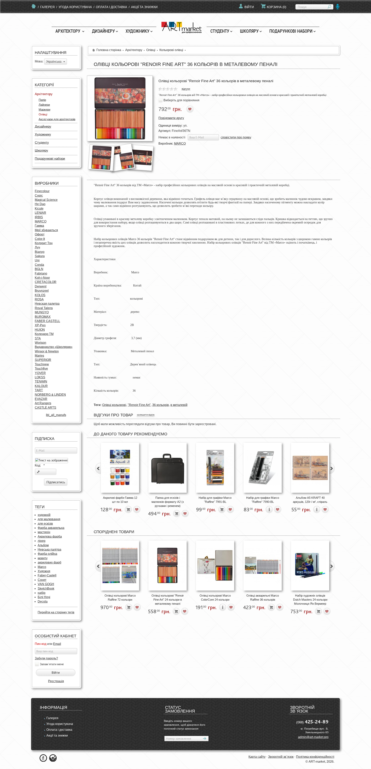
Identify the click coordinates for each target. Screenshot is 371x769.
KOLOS (40, 295)
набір (41, 592)
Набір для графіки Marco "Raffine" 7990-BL (262, 499)
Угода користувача (75, 7)
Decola (43, 601)
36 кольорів (160, 405)
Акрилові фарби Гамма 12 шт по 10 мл (120, 499)
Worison (40, 342)
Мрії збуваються (46, 230)
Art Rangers (43, 403)
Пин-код (40, 643)
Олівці (43, 114)
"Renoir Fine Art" (139, 405)
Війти (249, 7)
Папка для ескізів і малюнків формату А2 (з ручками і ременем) (167, 502)
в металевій (178, 405)
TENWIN (41, 381)
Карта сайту (256, 756)
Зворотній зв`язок (281, 756)
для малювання (49, 519)
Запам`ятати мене (52, 664)
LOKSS (40, 377)
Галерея (47, 7)
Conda (39, 264)
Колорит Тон (44, 243)
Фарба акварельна (51, 527)
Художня (44, 571)
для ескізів (45, 523)
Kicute (39, 208)
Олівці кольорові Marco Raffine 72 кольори (120, 597)
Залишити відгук (145, 414)
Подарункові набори (290, 31)
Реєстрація (56, 681)
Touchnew (42, 364)
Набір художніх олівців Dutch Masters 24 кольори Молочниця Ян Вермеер (310, 599)
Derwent (40, 286)
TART (39, 390)
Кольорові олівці (171, 50)
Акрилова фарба (50, 536)
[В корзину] (128, 509)
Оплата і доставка (111, 7)
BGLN (39, 269)
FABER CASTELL (47, 321)
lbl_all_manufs (56, 415)
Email (57, 643)
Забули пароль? (46, 658)
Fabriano (41, 273)
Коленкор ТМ (44, 334)
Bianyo (39, 251)
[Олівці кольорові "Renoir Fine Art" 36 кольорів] (120, 108)
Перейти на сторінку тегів (56, 612)
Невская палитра (47, 303)
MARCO (40, 221)
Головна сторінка (108, 50)
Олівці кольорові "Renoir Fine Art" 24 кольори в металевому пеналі (167, 599)
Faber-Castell (47, 575)
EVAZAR (41, 399)
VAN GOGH (46, 584)
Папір (42, 99)
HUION (40, 329)
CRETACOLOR (45, 282)
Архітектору (68, 31)
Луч (37, 247)
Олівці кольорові (114, 405)
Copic (39, 195)
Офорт (39, 234)
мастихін (44, 532)
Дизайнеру (103, 31)
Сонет (42, 579)
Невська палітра (49, 549)
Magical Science (46, 199)
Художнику (137, 31)
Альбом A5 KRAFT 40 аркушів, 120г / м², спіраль (310, 499)
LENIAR (40, 212)
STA (38, 338)
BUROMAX (43, 316)
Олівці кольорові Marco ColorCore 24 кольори (215, 597)
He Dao (40, 204)
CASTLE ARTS (45, 407)
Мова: (39, 61)
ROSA (39, 299)
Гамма (39, 225)
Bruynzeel (42, 290)
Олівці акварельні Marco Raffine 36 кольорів (262, 597)
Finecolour (42, 191)
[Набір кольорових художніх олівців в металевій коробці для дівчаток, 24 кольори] (215, 566)
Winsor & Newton (47, 351)
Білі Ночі (44, 597)
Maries (39, 355)
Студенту (219, 31)
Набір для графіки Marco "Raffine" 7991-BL (215, 499)
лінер (41, 540)
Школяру (249, 31)
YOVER (40, 373)
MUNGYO (42, 312)
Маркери (44, 109)
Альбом (43, 545)
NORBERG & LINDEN (50, 394)
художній (44, 515)
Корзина (276, 7)
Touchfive (41, 368)
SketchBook (46, 588)
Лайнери (44, 104)
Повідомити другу (171, 118)
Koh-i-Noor (42, 277)
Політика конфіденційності (315, 756)
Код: (40, 465)
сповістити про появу (236, 137)
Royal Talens (44, 308)
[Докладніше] (269, 509)
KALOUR (41, 386)
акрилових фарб (49, 562)
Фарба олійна (47, 553)
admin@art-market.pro (313, 737)
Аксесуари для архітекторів (57, 119)
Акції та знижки (144, 7)
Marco (42, 567)
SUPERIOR (43, 359)
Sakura (40, 256)
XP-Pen (40, 325)
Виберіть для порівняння (181, 100)
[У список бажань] (190, 109)
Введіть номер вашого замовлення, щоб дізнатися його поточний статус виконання (184, 724)
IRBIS (39, 217)
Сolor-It (40, 238)
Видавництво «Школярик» (53, 347)
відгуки (186, 88)
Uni (37, 260)
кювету (43, 558)
